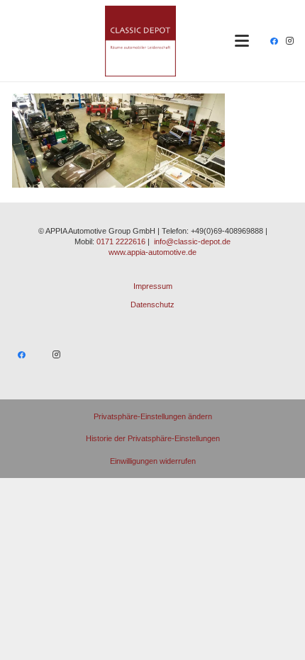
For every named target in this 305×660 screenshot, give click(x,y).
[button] (241, 41)
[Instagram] (289, 41)
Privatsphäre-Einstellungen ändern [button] (153, 416)
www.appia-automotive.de (152, 252)
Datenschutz (152, 304)
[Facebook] (274, 41)
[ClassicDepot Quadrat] (140, 41)
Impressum (152, 286)
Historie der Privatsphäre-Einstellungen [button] (153, 438)
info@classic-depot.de (192, 241)
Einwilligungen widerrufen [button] (153, 461)
